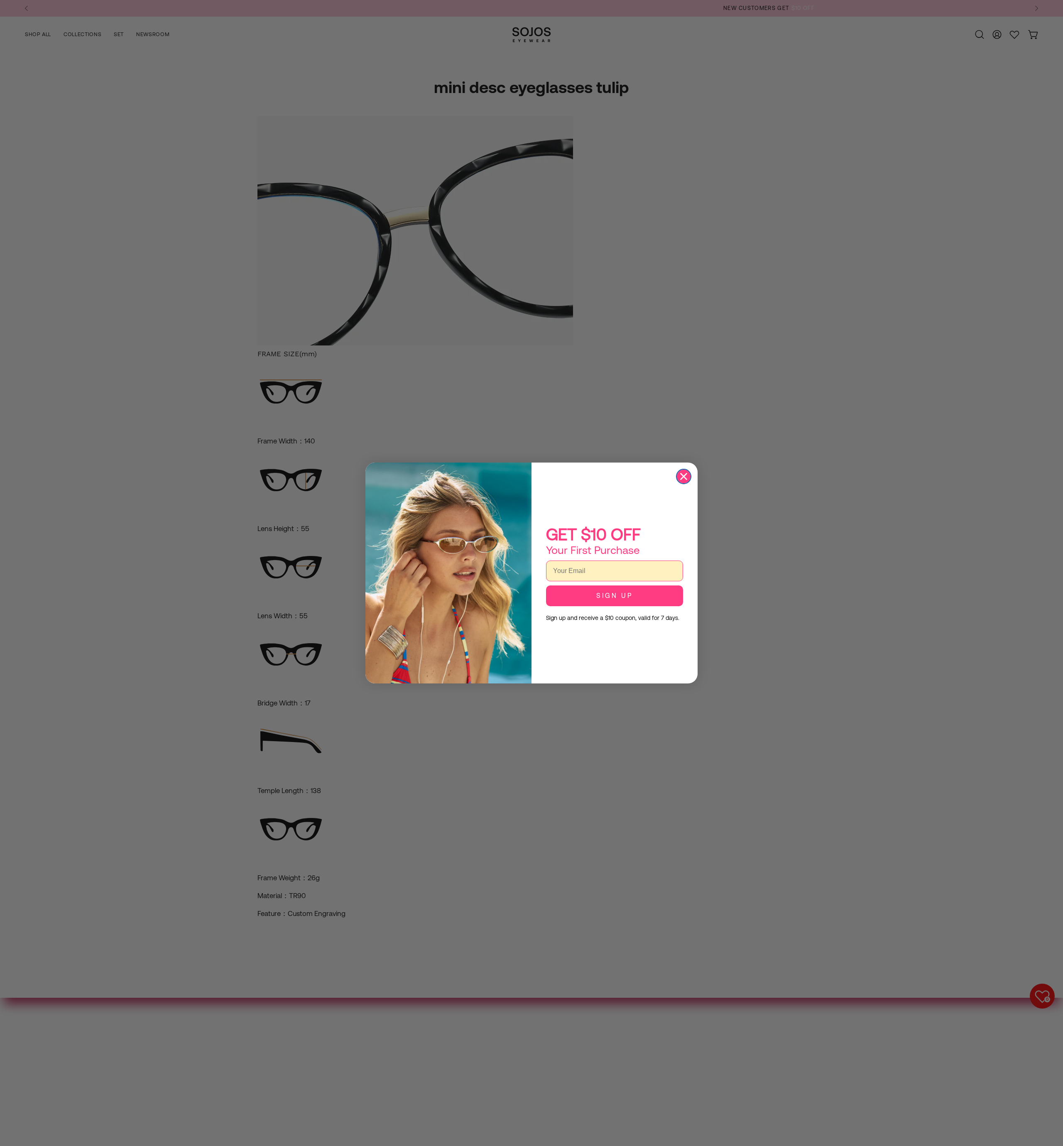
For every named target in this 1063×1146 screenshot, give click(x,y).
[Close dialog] (683, 476)
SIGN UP (614, 596)
